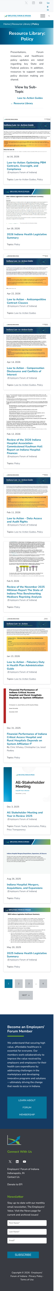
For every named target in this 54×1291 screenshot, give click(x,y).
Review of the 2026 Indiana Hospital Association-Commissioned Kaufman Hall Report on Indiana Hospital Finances (24, 446)
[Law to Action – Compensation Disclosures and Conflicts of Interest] (27, 340)
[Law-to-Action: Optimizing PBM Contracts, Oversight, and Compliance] (27, 134)
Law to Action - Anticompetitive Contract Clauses (26, 301)
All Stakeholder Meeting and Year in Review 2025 (25, 814)
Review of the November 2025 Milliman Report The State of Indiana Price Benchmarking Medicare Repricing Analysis (26, 591)
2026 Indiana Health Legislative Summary (27, 236)
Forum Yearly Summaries (26, 826)
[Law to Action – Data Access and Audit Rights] (27, 490)
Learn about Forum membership (27, 1107)
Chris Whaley (16, 747)
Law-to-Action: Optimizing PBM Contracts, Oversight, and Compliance (26, 166)
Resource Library (21, 24)
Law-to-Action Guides (30, 98)
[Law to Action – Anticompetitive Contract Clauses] (27, 271)
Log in (48, 6)
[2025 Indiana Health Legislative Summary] (27, 925)
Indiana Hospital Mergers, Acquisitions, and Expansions (25, 886)
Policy (40, 179)
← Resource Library (21, 103)
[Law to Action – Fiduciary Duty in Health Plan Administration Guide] (27, 634)
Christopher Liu (31, 747)
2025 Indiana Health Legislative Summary (27, 955)
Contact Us (13, 1177)
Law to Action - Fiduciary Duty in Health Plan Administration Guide (25, 665)
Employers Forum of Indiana (22, 172)
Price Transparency (16, 829)
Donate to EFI (14, 1184)
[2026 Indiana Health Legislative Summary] (27, 206)
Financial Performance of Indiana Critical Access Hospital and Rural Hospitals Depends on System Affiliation (27, 738)
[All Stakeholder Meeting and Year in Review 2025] (27, 784)
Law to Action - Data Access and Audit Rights (24, 520)
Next (24, 995)
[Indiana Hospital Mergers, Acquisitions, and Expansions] (27, 856)
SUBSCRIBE (23, 1255)
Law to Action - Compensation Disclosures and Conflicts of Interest (25, 371)
